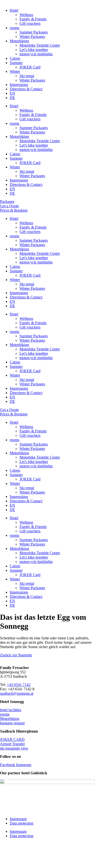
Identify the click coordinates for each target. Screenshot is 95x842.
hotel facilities (10, 710)
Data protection (21, 823)
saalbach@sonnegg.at (16, 693)
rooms (14, 28)
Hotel (14, 10)
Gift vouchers (29, 23)
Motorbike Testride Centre (39, 45)
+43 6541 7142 (18, 685)
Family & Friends (33, 19)
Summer (16, 63)
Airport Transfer (12, 744)
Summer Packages (33, 32)
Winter (15, 71)
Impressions (19, 85)
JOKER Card (29, 67)
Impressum (18, 819)
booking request (12, 723)
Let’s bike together (33, 50)
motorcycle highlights (36, 54)
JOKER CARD (12, 739)
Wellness (26, 15)
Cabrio (15, 58)
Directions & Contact (26, 89)
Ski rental (26, 76)
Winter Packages (32, 36)
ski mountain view (14, 748)
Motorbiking (19, 41)
